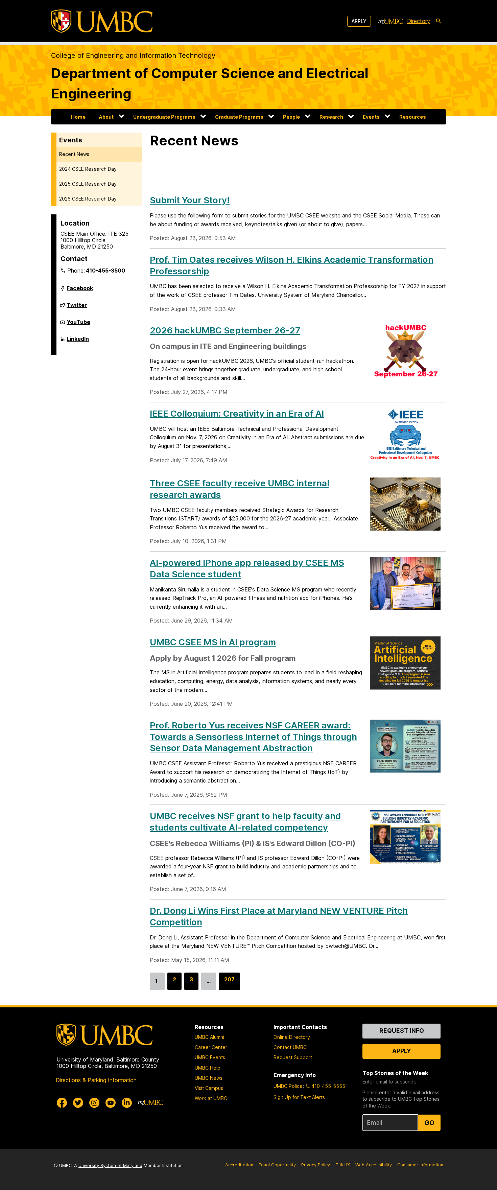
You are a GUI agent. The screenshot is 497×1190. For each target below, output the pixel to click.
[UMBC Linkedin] (126, 1102)
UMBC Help (207, 1068)
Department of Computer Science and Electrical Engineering (210, 83)
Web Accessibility (373, 1164)
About (106, 117)
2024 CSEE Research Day (88, 169)
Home (78, 117)
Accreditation (239, 1164)
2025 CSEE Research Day (88, 184)
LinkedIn (78, 341)
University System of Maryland (110, 1165)
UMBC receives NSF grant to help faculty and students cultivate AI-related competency (245, 822)
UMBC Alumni (209, 1037)
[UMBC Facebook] (61, 1102)
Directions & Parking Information (96, 1080)
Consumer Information (420, 1164)
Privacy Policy (315, 1164)
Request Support (293, 1057)
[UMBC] (102, 21)
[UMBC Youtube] (110, 1102)
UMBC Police (288, 1086)
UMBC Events (210, 1057)
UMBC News (208, 1078)
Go (429, 1123)
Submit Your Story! (190, 200)
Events (371, 117)
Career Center (211, 1047)
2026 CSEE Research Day (88, 199)
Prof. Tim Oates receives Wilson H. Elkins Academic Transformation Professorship (291, 265)
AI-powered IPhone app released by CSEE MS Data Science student (247, 568)
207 (229, 983)
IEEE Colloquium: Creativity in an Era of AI (237, 413)
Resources (412, 117)
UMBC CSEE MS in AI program (213, 642)
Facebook (80, 291)
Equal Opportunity (277, 1164)
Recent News (74, 154)
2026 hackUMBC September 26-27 (225, 330)
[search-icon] (438, 21)
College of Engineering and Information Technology (133, 55)
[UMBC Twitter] (78, 1102)
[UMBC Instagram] (94, 1102)
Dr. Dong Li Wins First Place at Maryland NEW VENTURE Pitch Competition (279, 916)
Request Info (401, 1030)
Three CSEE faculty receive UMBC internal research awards (239, 489)
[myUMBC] (390, 21)
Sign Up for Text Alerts (299, 1097)
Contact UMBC (290, 1047)
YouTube (78, 324)
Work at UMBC (211, 1098)
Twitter (77, 307)
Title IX (342, 1164)
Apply (359, 21)
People (291, 117)
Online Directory (292, 1037)
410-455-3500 (105, 270)
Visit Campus (209, 1088)
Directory (418, 21)
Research (331, 117)
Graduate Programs (239, 117)
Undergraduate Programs (164, 117)
